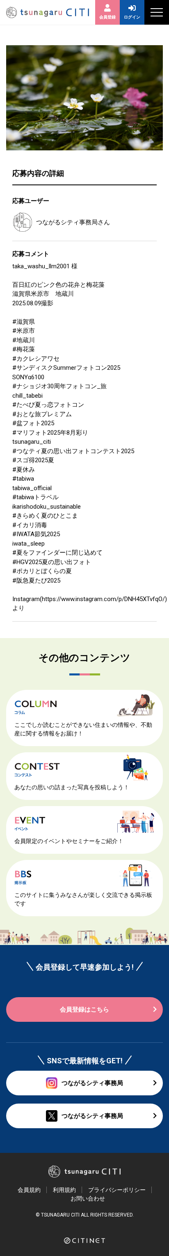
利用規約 (64, 1190)
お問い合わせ (88, 1198)
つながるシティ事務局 (67, 222)
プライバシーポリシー (117, 1190)
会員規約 (29, 1190)
